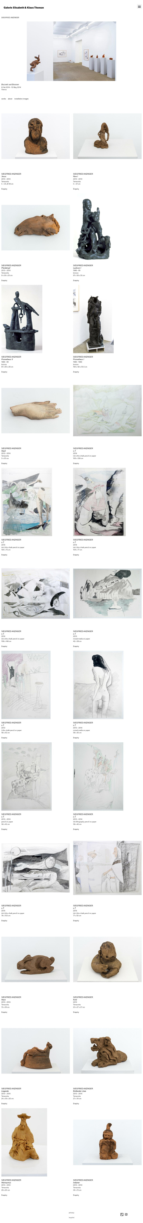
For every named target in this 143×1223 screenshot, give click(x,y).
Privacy (71, 1213)
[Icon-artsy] (122, 1214)
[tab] (3, 99)
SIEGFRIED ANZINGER (10, 17)
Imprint (71, 1217)
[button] (139, 6)
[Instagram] (126, 1214)
